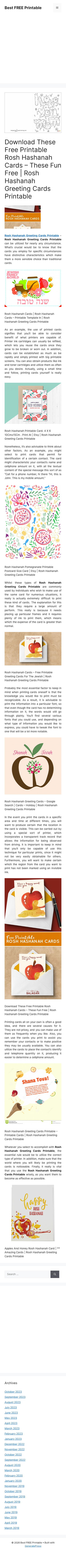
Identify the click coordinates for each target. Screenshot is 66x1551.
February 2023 (14, 1433)
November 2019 (14, 1486)
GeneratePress (33, 1546)
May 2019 (11, 1517)
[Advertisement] (33, 50)
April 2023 (11, 1423)
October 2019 (13, 1491)
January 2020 (13, 1480)
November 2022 (15, 1449)
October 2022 (13, 1454)
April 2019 (11, 1522)
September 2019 (15, 1496)
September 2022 (15, 1459)
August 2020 (13, 1465)
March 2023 (12, 1428)
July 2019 (10, 1507)
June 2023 (11, 1412)
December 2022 (14, 1444)
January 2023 (13, 1438)
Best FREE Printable (23, 7)
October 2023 (13, 1391)
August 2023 (13, 1402)
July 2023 (11, 1407)
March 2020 (12, 1470)
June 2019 (11, 1512)
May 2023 (11, 1418)
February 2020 (14, 1475)
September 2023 (15, 1397)
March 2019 (12, 1528)
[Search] (54, 1274)
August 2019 (12, 1501)
